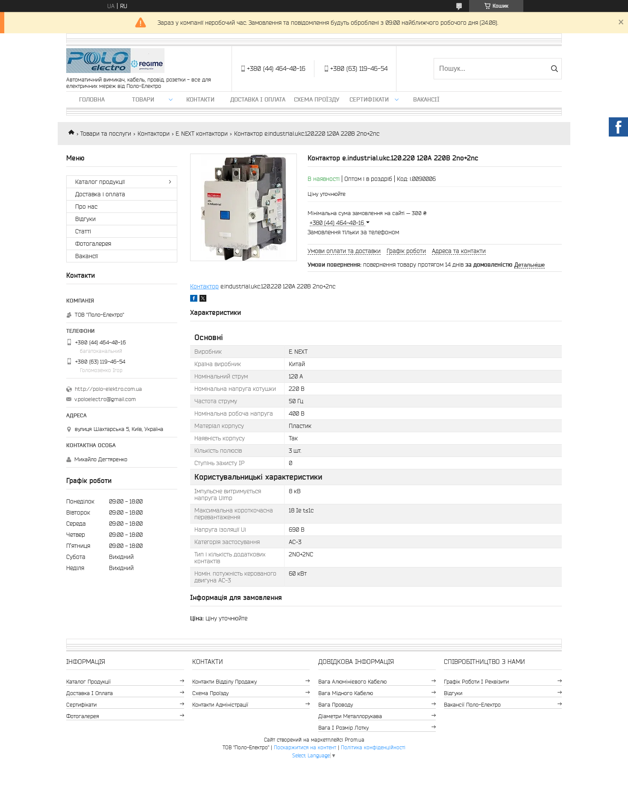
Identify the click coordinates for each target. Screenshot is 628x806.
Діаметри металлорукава (350, 716)
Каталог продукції (100, 181)
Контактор (204, 286)
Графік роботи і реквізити (476, 681)
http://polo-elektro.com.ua (108, 389)
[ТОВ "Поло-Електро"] (115, 61)
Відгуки (85, 218)
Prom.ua (354, 739)
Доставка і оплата (257, 99)
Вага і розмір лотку (343, 728)
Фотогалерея (93, 243)
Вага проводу (335, 704)
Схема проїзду (316, 99)
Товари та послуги (105, 133)
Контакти (200, 99)
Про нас (86, 206)
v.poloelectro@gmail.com (105, 399)
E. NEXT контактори (202, 133)
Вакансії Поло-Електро (472, 704)
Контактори (154, 133)
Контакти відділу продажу (224, 681)
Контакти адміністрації (220, 704)
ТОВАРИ (143, 99)
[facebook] (193, 299)
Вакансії (426, 99)
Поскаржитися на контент (305, 747)
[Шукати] (554, 68)
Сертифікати (369, 99)
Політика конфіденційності (373, 747)
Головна (92, 99)
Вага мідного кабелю (345, 693)
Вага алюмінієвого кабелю (352, 681)
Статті (83, 231)
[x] (203, 299)
